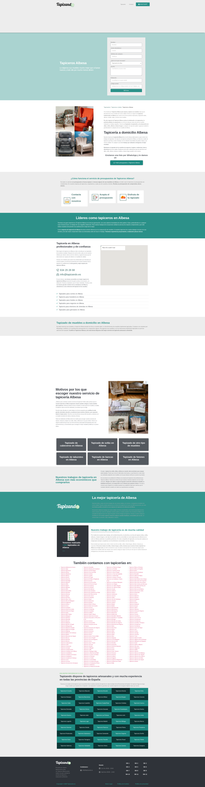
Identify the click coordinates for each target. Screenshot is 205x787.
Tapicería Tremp (133, 631)
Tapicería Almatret (65, 592)
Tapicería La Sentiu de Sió (113, 570)
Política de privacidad (141, 784)
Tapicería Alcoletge (65, 580)
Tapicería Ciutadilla (88, 567)
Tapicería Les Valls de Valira (114, 587)
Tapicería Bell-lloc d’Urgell (67, 624)
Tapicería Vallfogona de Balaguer (137, 641)
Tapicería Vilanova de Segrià (136, 659)
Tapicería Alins (64, 589)
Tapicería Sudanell (134, 604)
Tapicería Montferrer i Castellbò (114, 617)
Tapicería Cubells (88, 575)
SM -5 (136, 767)
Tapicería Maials (111, 604)
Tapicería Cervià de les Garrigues (69, 663)
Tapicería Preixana (111, 653)
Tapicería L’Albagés (89, 647)
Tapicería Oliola (110, 634)
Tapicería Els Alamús (89, 589)
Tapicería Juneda (88, 646)
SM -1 (127, 763)
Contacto (131, 4)
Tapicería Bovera (65, 641)
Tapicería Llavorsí (111, 595)
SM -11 (136, 774)
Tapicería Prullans (111, 656)
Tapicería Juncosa (88, 644)
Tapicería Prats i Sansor (113, 651)
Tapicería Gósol (88, 634)
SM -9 (145, 770)
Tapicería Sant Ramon (135, 587)
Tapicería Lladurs (111, 592)
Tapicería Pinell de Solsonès (114, 646)
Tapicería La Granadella (90, 659)
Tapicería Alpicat (65, 595)
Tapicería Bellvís (65, 634)
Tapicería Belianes (65, 622)
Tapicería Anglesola (66, 602)
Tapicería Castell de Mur (67, 649)
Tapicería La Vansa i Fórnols (114, 577)
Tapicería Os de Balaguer (113, 639)
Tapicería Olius (110, 636)
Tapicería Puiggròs (111, 658)
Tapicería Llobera (111, 602)
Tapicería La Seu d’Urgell (113, 572)
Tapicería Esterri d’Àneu (90, 604)
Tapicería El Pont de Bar (90, 582)
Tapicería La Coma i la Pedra (91, 654)
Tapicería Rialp (110, 663)
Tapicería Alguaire (65, 587)
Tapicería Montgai (111, 619)
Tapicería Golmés (88, 621)
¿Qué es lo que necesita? (118, 60)
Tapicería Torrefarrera (134, 621)
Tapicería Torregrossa (134, 624)
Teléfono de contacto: (117, 54)
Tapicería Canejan (65, 647)
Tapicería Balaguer (65, 616)
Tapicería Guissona (88, 631)
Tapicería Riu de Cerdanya (136, 572)
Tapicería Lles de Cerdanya (113, 599)
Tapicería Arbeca (65, 604)
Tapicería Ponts (110, 649)
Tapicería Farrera (88, 607)
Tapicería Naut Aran (112, 627)
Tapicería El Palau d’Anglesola (91, 579)
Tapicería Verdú (133, 642)
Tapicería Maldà (111, 605)
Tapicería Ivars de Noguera (90, 639)
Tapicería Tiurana (133, 614)
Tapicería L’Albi (87, 649)
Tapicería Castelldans (66, 653)
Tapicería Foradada (89, 611)
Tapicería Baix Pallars (66, 614)
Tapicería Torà (133, 629)
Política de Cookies (123, 784)
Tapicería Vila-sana (134, 646)
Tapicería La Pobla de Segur (114, 567)
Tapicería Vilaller (133, 649)
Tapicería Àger (64, 569)
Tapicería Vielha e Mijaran (135, 644)
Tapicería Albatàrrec (66, 574)
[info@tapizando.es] (81, 770)
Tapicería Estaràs (88, 602)
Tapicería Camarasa (66, 646)
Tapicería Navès (111, 629)
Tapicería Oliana (111, 632)
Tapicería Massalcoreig (112, 607)
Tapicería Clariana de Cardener (92, 569)
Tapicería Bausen (65, 621)
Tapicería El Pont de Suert (90, 584)
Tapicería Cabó (65, 644)
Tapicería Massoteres (112, 609)
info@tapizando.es (87, 770)
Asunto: (113, 66)
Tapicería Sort (132, 600)
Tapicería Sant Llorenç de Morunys (138, 584)
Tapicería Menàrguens (112, 611)
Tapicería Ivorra (88, 641)
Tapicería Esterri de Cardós (91, 605)
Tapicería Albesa (65, 575)
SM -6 (145, 767)
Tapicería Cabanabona (66, 642)
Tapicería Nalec (110, 626)
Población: (114, 77)
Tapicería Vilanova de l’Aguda (136, 654)
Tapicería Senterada (134, 592)
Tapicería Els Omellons (89, 590)
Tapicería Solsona (133, 597)
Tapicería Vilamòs (133, 651)
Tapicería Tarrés (133, 612)
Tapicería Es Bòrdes (89, 597)
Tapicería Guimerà (88, 629)
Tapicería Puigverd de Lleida (114, 661)
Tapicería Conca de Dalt (90, 572)
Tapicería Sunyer (133, 605)
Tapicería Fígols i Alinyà (90, 614)
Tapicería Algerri (65, 585)
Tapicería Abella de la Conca (68, 567)
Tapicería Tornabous (134, 616)
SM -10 (128, 774)
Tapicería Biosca (65, 637)
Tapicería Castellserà (66, 656)
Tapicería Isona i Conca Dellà (91, 636)
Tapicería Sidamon (134, 595)
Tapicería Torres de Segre (135, 627)
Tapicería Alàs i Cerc (66, 599)
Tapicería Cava (64, 659)
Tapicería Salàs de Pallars (135, 575)
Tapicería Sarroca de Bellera (136, 589)
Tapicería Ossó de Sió (112, 641)
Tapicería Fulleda (88, 612)
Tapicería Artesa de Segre (67, 611)
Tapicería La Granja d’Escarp (91, 661)
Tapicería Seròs (133, 594)
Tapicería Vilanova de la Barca (137, 656)
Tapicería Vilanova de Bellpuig (137, 653)
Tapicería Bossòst (65, 639)
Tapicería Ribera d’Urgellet (136, 569)
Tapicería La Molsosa (89, 664)
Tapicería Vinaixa (133, 661)
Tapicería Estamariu (89, 600)
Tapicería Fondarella (89, 609)
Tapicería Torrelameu (134, 626)
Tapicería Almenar (65, 594)
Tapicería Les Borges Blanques (114, 582)
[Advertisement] (103, 19)
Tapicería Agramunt (66, 570)
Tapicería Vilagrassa (134, 647)
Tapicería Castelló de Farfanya (68, 658)
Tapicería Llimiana (111, 600)
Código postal (115, 83)
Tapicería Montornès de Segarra (115, 624)
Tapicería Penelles (111, 642)
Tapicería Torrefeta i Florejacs (136, 622)
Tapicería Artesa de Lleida (67, 609)
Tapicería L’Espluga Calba (90, 651)
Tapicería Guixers (88, 632)
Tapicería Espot (88, 599)
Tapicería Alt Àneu (65, 597)
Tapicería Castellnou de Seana (68, 654)
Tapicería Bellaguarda (66, 626)
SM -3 (145, 763)
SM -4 (127, 767)
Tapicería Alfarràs (65, 582)
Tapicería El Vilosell (88, 587)
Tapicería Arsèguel (65, 607)
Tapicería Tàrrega (133, 632)
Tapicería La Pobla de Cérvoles (92, 666)
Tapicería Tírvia (133, 636)
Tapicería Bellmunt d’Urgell (67, 629)
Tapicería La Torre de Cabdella (114, 574)
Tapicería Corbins (88, 574)
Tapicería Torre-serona (135, 617)
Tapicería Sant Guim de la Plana (137, 582)
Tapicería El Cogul (88, 577)
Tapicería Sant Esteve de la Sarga (138, 579)
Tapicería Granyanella (89, 622)
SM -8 (136, 770)
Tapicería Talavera (134, 609)
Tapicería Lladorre (111, 590)
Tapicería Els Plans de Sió (90, 594)
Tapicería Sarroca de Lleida (136, 590)
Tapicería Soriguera (134, 599)
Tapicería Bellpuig (65, 631)
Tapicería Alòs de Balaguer (67, 600)
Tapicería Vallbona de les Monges (137, 639)
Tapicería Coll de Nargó (90, 570)
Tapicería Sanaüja (133, 577)
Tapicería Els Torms (89, 595)
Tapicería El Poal (88, 580)
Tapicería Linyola (111, 589)
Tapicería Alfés (64, 584)
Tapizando (123, 4)
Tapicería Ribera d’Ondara (136, 567)
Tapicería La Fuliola (89, 658)
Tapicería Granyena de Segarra (92, 627)
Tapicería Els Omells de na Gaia (92, 592)
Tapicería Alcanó (65, 577)
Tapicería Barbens (65, 617)
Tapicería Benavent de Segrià (68, 636)
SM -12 (145, 774)
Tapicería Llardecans (112, 594)
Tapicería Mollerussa (112, 614)
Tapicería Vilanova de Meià (136, 658)
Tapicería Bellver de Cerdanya (68, 632)
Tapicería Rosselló (134, 574)
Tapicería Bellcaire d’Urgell (67, 627)
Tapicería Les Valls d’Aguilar (114, 585)
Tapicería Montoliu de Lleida (114, 621)
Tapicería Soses (133, 602)
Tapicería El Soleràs (89, 585)
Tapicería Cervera (65, 661)
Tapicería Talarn (133, 607)
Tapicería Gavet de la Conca (91, 616)
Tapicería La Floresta (89, 656)
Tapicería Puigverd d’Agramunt (114, 659)
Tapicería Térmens (134, 634)
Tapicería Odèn (110, 631)
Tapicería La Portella (112, 569)
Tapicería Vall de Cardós (135, 637)
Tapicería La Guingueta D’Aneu (92, 663)
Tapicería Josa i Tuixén (89, 642)
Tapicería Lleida (111, 597)
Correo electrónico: (116, 48)
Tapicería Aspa (64, 612)
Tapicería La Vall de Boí (112, 575)
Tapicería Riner (133, 570)
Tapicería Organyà (111, 637)
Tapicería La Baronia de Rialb (91, 653)
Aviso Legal (108, 784)
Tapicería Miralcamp (112, 612)
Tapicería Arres (64, 605)
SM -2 (136, 763)
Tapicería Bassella (65, 619)
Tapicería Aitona (65, 572)
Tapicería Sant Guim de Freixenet (137, 580)
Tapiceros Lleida (116, 107)
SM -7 (127, 770)
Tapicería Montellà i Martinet (114, 616)
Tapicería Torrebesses (135, 619)
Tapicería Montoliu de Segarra (114, 622)
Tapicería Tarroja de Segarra (136, 611)
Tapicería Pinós (110, 647)
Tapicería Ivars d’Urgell (89, 637)
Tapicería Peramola (111, 644)
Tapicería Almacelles (66, 590)
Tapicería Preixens (111, 654)
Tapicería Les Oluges (112, 584)
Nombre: (113, 42)
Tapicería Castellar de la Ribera (69, 651)
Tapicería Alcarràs (65, 579)
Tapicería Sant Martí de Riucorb (137, 585)
